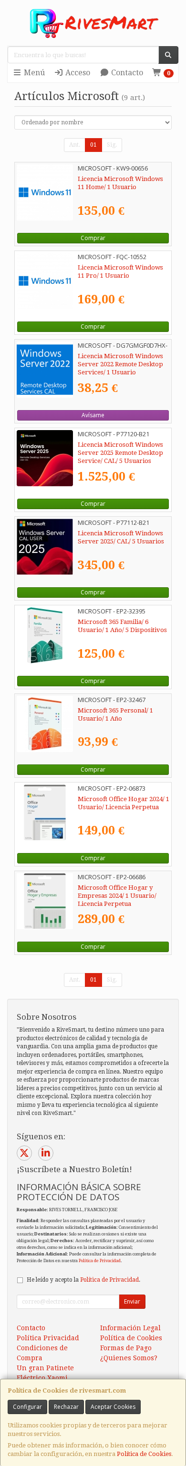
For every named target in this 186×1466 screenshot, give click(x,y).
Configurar (27, 1407)
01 (93, 144)
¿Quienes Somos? (128, 1358)
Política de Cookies (144, 1453)
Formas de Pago (126, 1348)
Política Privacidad (48, 1338)
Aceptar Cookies (113, 1407)
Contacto (126, 72)
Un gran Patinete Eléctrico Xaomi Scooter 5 (45, 1378)
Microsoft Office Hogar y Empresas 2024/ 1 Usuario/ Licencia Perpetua (117, 896)
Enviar (132, 1301)
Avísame (93, 415)
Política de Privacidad (100, 1260)
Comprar (93, 238)
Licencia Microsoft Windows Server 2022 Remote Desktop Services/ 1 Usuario (120, 364)
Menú (33, 72)
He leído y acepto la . (83, 1279)
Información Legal (130, 1328)
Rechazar (66, 1407)
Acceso (76, 72)
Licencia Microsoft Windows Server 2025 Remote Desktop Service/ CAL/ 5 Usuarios (120, 453)
